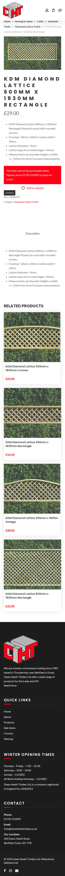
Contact (8, 733)
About (7, 716)
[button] (60, 10)
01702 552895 (12, 818)
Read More (10, 685)
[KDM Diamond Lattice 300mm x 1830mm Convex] (32, 340)
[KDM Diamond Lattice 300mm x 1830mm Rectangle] (32, 416)
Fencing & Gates (23, 21)
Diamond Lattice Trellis (27, 26)
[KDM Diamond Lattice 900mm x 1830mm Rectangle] (32, 568)
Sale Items (10, 727)
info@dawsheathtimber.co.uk (20, 828)
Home (7, 21)
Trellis (40, 21)
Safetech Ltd (11, 862)
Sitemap (8, 738)
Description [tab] (33, 233)
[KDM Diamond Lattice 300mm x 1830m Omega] (32, 492)
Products (9, 722)
